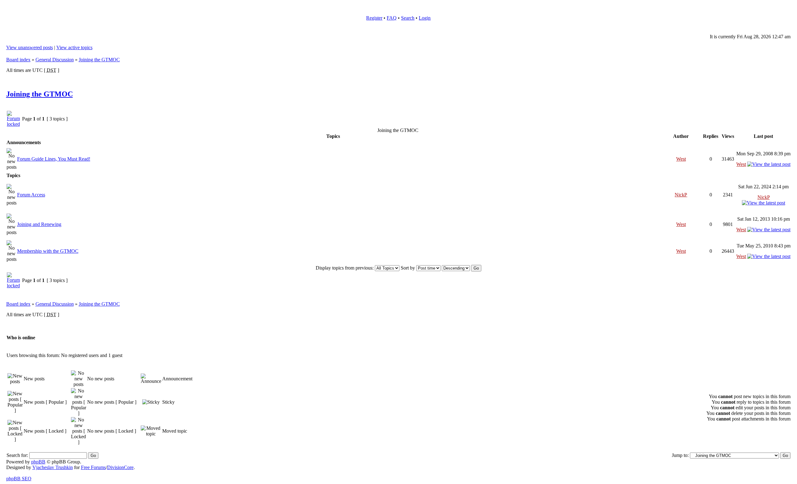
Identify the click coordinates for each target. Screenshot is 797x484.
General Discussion (54, 59)
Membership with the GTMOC (47, 251)
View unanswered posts (29, 47)
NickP (681, 194)
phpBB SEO (18, 478)
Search (407, 18)
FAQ (392, 18)
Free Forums (93, 467)
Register (374, 18)
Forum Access (31, 194)
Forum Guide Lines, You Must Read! (53, 159)
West (681, 159)
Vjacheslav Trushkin (52, 467)
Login (425, 18)
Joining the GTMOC (99, 59)
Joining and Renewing (39, 224)
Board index (18, 59)
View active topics (74, 47)
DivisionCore (120, 467)
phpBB (38, 461)
